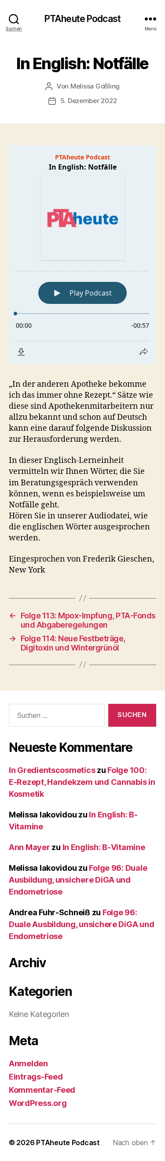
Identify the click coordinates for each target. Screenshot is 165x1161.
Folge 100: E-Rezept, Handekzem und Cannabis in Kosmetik (82, 782)
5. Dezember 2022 (88, 100)
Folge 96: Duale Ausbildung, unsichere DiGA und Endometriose (78, 879)
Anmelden (28, 1063)
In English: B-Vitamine (103, 847)
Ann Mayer (29, 847)
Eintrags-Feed (36, 1076)
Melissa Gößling (95, 86)
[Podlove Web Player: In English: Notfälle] (82, 254)
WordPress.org (38, 1103)
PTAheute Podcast (82, 18)
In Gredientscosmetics (52, 770)
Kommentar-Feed (42, 1089)
